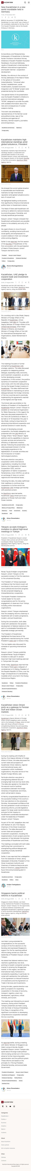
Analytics (3, 1126)
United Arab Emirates (8, 327)
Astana (20, 1080)
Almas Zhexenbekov (13, 518)
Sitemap (3, 1157)
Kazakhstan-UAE (17, 366)
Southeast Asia (5, 1083)
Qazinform (22, 287)
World (3, 1129)
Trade (10, 510)
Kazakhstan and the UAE (8, 505)
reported (14, 241)
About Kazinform (5, 1141)
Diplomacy (19, 127)
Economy (24, 510)
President (4, 255)
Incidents (3, 1132)
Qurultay (26, 158)
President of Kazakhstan (8, 258)
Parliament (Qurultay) (21, 258)
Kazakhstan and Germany (8, 127)
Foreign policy (5, 130)
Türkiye (11, 683)
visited (17, 868)
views (12, 496)
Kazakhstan (14, 320)
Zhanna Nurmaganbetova (15, 265)
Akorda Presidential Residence (9, 688)
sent (15, 667)
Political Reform (18, 1077)
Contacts (3, 1160)
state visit (12, 641)
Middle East (19, 507)
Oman (18, 722)
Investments (17, 510)
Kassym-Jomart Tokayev (15, 255)
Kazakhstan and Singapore (8, 1075)
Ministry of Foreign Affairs (8, 507)
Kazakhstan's (5, 718)
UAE (16, 433)
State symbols (5, 1145)
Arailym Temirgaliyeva (14, 884)
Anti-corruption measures (8, 1148)
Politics (3, 261)
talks (14, 322)
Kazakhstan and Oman (7, 877)
